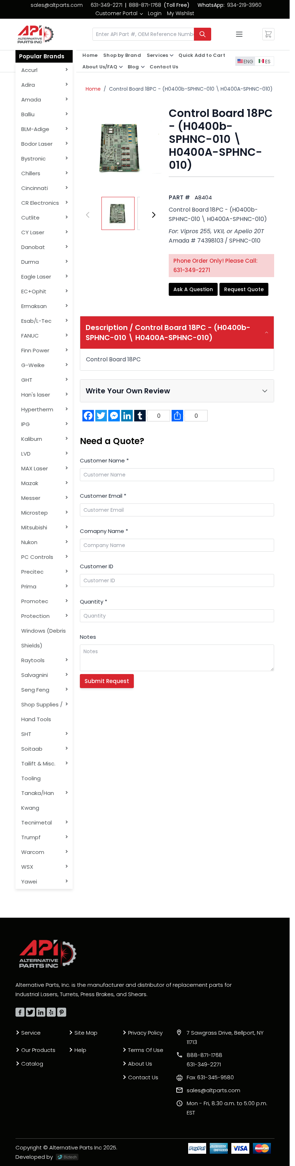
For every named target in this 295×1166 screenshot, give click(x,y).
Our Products (38, 1050)
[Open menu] (239, 34)
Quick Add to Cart (201, 55)
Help (80, 1050)
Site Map (85, 1032)
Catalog (32, 1063)
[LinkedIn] (40, 1012)
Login (155, 13)
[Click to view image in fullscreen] (121, 148)
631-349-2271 (106, 5)
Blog (133, 66)
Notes (88, 637)
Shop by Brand (122, 55)
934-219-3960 (244, 5)
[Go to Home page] (35, 34)
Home (89, 55)
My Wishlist (180, 13)
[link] (118, 13)
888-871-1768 (145, 5)
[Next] (154, 215)
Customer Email (103, 496)
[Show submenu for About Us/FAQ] (120, 67)
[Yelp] (51, 1012)
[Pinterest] (61, 1012)
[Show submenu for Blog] (142, 67)
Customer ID (96, 566)
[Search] (202, 34)
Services (157, 55)
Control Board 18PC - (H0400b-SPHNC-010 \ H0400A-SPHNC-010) (191, 88)
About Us (140, 1063)
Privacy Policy (145, 1032)
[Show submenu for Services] (171, 55)
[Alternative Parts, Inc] (47, 954)
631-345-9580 (210, 1077)
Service (31, 1032)
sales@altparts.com (57, 5)
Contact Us (164, 66)
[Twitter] (30, 1012)
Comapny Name (104, 531)
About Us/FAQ (99, 66)
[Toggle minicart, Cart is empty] (268, 34)
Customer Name (104, 460)
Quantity (93, 601)
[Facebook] (19, 1012)
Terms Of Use (145, 1050)
